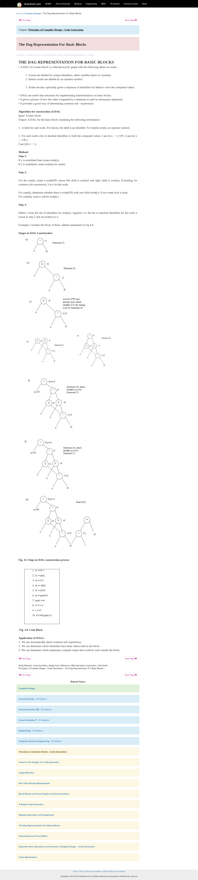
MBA (103, 4)
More (144, 4)
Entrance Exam (131, 4)
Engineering (91, 4)
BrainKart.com (32, 4)
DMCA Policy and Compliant (114, 871)
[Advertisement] (163, 55)
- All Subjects (33, 699)
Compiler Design (33, 13)
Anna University (63, 4)
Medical (77, 4)
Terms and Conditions (93, 871)
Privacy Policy (78, 871)
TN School (114, 4)
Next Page (130, 20)
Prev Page (26, 20)
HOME (48, 4)
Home (19, 13)
